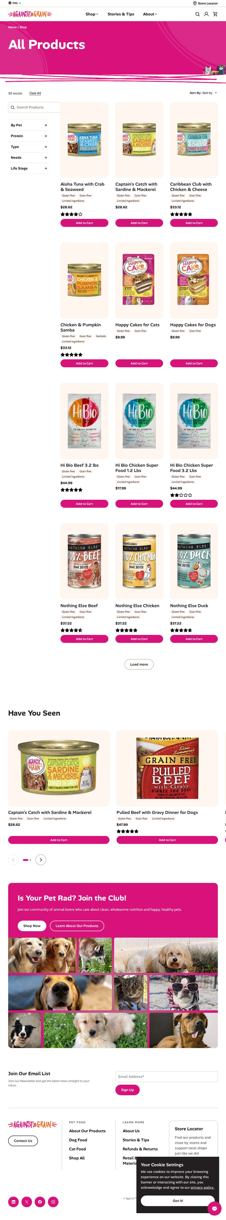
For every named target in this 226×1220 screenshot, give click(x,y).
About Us (131, 1131)
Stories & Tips (121, 14)
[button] (25, 860)
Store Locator (208, 3)
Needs (16, 157)
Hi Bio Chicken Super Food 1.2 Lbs (136, 468)
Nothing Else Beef (79, 605)
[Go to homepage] (30, 14)
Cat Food (77, 1149)
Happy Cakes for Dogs (193, 324)
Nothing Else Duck (189, 605)
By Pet (16, 125)
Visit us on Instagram (53, 1202)
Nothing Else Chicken (137, 605)
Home (12, 27)
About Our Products (87, 1131)
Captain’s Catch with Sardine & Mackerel (136, 186)
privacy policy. (202, 1187)
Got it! (178, 1200)
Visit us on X (26, 1202)
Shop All (77, 1158)
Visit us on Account (206, 14)
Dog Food (78, 1140)
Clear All (35, 93)
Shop (90, 14)
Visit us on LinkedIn (13, 1202)
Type (15, 146)
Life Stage (19, 168)
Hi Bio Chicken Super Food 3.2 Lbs (191, 468)
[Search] (197, 14)
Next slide (41, 859)
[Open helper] (214, 1208)
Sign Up (127, 1090)
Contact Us (23, 1140)
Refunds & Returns (140, 1149)
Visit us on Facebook (40, 1202)
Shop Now (32, 925)
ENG (15, 3)
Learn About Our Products (77, 925)
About (148, 14)
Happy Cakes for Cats (137, 324)
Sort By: (196, 93)
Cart (215, 14)
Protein (17, 136)
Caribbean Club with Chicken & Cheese (191, 186)
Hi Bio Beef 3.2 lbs (79, 465)
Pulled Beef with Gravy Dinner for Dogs (157, 812)
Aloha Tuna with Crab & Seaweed (82, 186)
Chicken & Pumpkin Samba (80, 327)
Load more (139, 664)
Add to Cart (84, 223)
